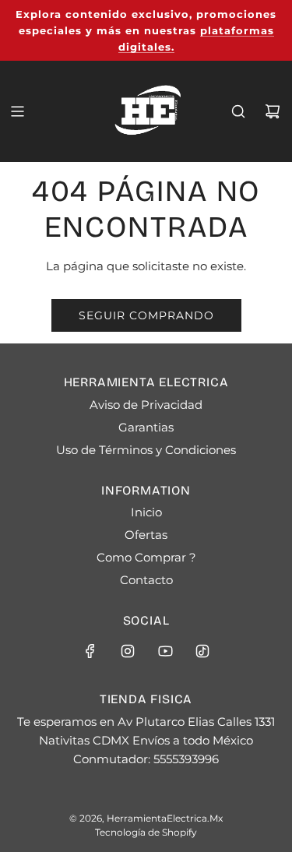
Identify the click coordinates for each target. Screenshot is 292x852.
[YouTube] (165, 651)
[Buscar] (238, 111)
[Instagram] (128, 651)
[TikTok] (202, 651)
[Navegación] (17, 111)
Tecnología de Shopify (146, 832)
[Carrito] (272, 111)
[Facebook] (90, 651)
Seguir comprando (146, 315)
